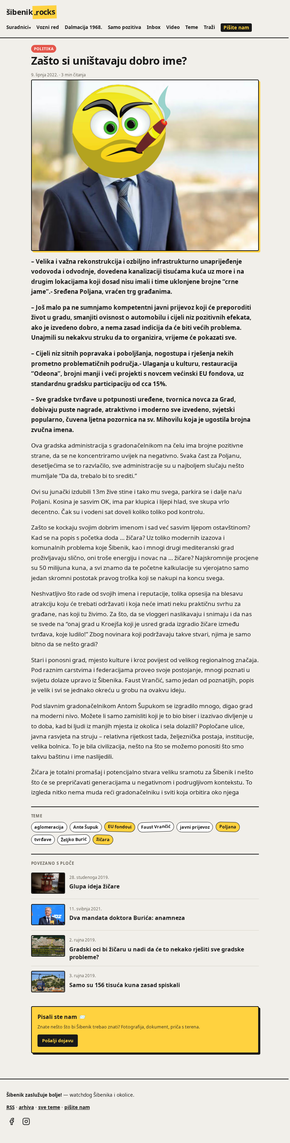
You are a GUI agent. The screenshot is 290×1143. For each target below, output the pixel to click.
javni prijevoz (195, 827)
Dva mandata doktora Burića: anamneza (127, 918)
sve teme (49, 1107)
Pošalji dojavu (57, 1040)
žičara (103, 839)
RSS (10, 1107)
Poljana (227, 827)
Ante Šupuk (85, 827)
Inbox (154, 27)
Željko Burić (74, 839)
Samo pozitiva (124, 27)
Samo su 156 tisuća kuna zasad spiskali (124, 985)
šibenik (31, 11)
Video (173, 27)
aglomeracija (49, 827)
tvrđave (42, 839)
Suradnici (18, 27)
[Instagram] (26, 1121)
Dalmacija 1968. (83, 27)
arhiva (26, 1107)
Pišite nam (236, 27)
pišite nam (77, 1107)
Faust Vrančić (155, 826)
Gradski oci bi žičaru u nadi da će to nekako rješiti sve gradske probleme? (156, 953)
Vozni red (47, 27)
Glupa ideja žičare (94, 886)
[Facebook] (11, 1121)
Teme (191, 27)
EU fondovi (120, 827)
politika (44, 48)
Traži (209, 27)
